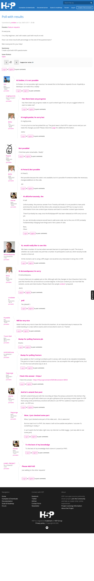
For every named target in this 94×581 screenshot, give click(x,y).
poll (22, 300)
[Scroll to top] (47, 529)
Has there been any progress (34, 99)
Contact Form (36, 503)
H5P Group (58, 521)
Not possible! (24, 148)
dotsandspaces (9, 254)
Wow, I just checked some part (36, 415)
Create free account (85, 7)
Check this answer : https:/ (31, 376)
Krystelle (7, 318)
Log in (73, 7)
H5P (47, 514)
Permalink (6, 91)
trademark (48, 521)
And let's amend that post (31, 392)
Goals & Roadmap (8, 503)
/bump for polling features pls (30, 339)
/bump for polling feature (30, 355)
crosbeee (11, 297)
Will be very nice (23, 320)
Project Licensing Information (71, 506)
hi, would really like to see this (33, 245)
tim (5, 84)
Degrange (9, 373)
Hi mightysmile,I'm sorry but (32, 117)
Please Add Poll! (28, 466)
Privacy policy (40, 523)
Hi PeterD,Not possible (30, 169)
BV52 (10, 122)
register (11, 69)
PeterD (8, 156)
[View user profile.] (7, 82)
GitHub (34, 501)
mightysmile (10, 96)
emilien (13, 23)
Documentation (42, 7)
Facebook (35, 496)
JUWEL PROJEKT (9, 463)
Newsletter (35, 506)
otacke (13, 200)
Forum (66, 7)
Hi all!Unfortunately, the (33, 196)
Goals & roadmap (56, 7)
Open (4, 57)
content (62, 284)
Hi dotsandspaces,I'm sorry (30, 271)
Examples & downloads (27, 7)
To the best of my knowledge (37, 445)
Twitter (34, 499)
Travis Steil (8, 336)
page (54, 128)
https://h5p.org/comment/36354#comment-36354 (50, 380)
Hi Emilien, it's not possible (27, 80)
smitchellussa (9, 352)
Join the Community (78, 499)
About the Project (67, 508)
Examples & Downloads (10, 499)
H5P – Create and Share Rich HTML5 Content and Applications (8, 5)
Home (4, 496)
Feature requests (14, 27)
